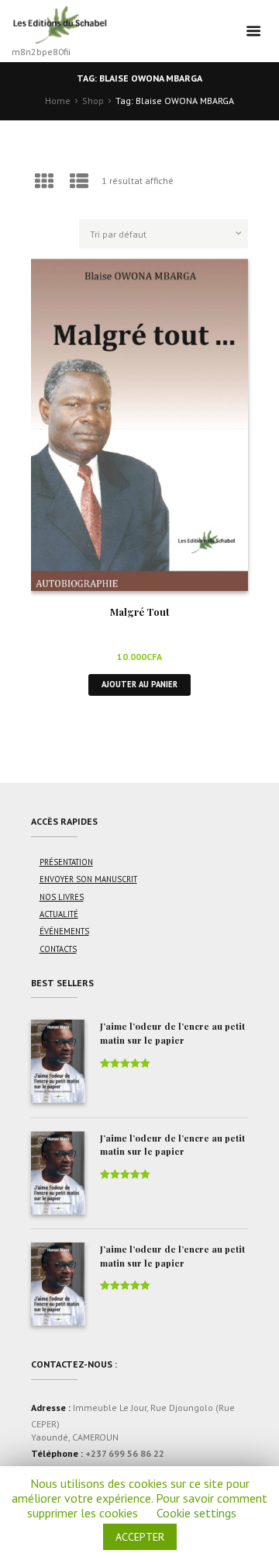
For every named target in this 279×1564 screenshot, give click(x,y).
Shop (93, 100)
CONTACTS (58, 949)
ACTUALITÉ (59, 914)
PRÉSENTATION (66, 862)
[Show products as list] (80, 181)
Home (58, 100)
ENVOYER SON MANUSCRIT (88, 879)
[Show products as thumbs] (44, 181)
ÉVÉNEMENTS (64, 931)
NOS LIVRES (62, 896)
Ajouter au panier (139, 684)
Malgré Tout (140, 611)
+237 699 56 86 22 (124, 1453)
